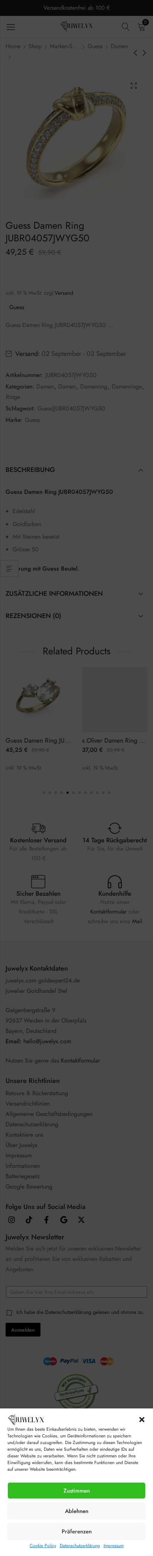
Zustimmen (77, 1491)
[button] (142, 1419)
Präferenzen (77, 1531)
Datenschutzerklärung (80, 1545)
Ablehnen (76, 1511)
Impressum (114, 1545)
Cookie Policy (43, 1545)
